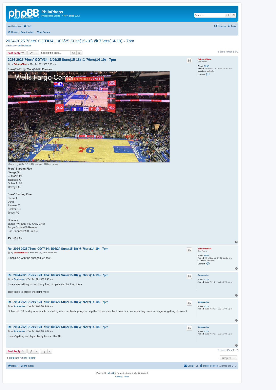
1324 (206, 279)
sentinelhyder (24, 45)
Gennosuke (203, 275)
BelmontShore (205, 59)
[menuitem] (27, 26)
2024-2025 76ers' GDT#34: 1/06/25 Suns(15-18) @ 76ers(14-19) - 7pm (70, 41)
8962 (206, 66)
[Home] (24, 13)
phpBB (111, 373)
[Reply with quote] (189, 60)
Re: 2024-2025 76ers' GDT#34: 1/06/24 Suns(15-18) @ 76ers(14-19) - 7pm (58, 248)
